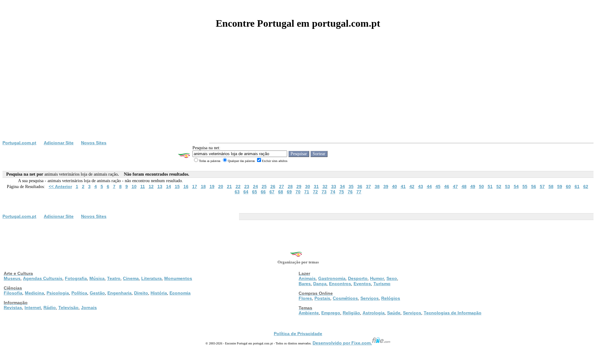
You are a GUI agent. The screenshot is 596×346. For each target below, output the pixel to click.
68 (280, 191)
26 (272, 186)
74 (332, 191)
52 (498, 186)
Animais (307, 278)
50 (481, 186)
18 (203, 186)
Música (97, 278)
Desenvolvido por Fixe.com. (342, 342)
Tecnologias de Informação (452, 312)
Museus (12, 278)
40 (394, 186)
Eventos (362, 283)
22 (238, 186)
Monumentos (178, 278)
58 (551, 186)
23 (246, 186)
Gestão (97, 292)
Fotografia (76, 278)
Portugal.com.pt (19, 142)
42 (411, 186)
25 (264, 186)
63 (237, 191)
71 (306, 191)
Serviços (369, 298)
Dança (320, 283)
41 (403, 186)
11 (142, 186)
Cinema (131, 278)
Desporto (358, 278)
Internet (33, 307)
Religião (351, 312)
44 (429, 186)
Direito (141, 292)
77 (358, 191)
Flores (305, 298)
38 (377, 186)
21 (229, 186)
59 (559, 186)
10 (134, 186)
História (159, 292)
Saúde (393, 312)
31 (316, 186)
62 (585, 186)
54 (516, 186)
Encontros (340, 283)
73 (324, 191)
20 (220, 186)
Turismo (382, 283)
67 (271, 191)
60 (568, 186)
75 (341, 191)
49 (472, 186)
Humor (377, 278)
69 (289, 191)
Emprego (330, 312)
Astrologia (374, 312)
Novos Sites (93, 142)
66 (263, 191)
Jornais (89, 307)
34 (342, 186)
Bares (305, 283)
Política (79, 292)
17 (194, 186)
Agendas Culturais (42, 278)
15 (177, 186)
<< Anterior (60, 186)
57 (542, 186)
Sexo (391, 278)
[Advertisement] (298, 93)
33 (333, 186)
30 (307, 186)
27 (281, 186)
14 (168, 186)
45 (438, 186)
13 (159, 186)
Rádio (49, 307)
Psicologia (58, 292)
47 (455, 186)
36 (359, 186)
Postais (322, 298)
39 (385, 186)
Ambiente (309, 312)
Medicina (34, 292)
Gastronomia (331, 278)
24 (255, 186)
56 (533, 186)
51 (490, 186)
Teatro (113, 278)
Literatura (151, 278)
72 (315, 191)
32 (325, 186)
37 (368, 186)
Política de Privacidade (298, 333)
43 (420, 186)
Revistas (13, 307)
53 (507, 186)
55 (524, 186)
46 (446, 186)
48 (464, 186)
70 (298, 191)
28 (290, 186)
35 (351, 186)
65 (254, 191)
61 (577, 186)
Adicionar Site (59, 142)
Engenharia (119, 292)
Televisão (68, 307)
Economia (180, 292)
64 (245, 191)
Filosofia (13, 292)
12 (151, 186)
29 (298, 186)
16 (185, 186)
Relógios (390, 298)
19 (212, 186)
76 (350, 191)
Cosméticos (345, 298)
